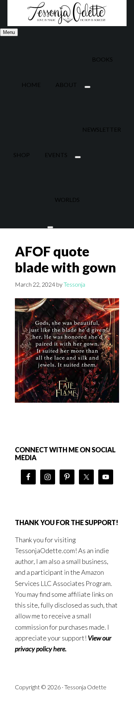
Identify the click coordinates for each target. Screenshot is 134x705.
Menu (9, 32)
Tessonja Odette (67, 13)
